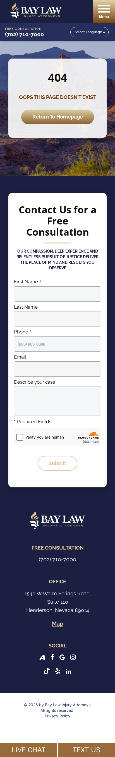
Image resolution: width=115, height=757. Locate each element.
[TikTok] (47, 671)
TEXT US (86, 750)
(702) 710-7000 (24, 34)
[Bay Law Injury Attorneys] (36, 11)
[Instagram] (73, 657)
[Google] (62, 657)
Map (57, 623)
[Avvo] (42, 657)
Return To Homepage (57, 117)
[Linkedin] (68, 671)
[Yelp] (57, 671)
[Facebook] (52, 657)
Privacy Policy (57, 716)
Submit (57, 463)
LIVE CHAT (28, 750)
